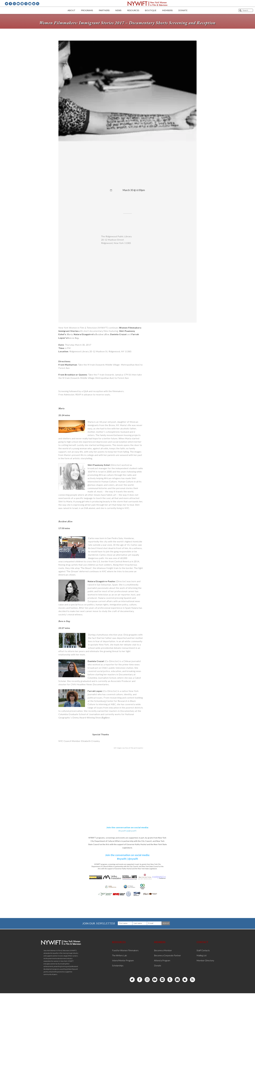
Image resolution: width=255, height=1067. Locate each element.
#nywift (122, 830)
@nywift (132, 830)
